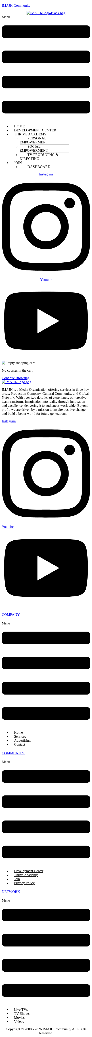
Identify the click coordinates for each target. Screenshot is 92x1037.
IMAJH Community (16, 5)
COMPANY (11, 614)
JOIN (18, 163)
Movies (19, 1017)
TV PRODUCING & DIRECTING (39, 157)
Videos (19, 1021)
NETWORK (11, 892)
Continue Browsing (15, 378)
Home (18, 732)
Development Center (28, 871)
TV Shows (21, 1013)
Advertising (22, 740)
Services (20, 736)
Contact (19, 744)
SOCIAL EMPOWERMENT (34, 148)
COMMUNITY (13, 753)
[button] (46, 68)
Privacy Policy (24, 883)
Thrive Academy (26, 875)
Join (17, 879)
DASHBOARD (38, 167)
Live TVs (21, 1009)
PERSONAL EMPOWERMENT (34, 140)
